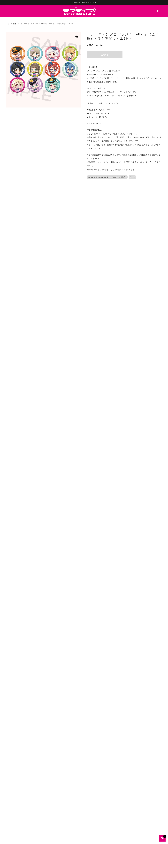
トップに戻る (11, 24)
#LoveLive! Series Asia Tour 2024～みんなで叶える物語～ (107, 177)
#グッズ (132, 177)
